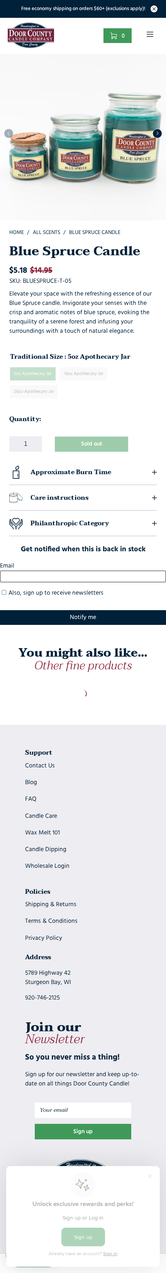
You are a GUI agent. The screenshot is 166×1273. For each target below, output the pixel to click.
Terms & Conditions (51, 921)
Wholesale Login (47, 866)
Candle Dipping (45, 849)
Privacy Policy (43, 938)
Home (16, 233)
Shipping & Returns (50, 904)
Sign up (83, 1132)
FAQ (30, 799)
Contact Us (40, 766)
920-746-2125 (42, 998)
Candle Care (41, 816)
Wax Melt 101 (42, 833)
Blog (31, 782)
